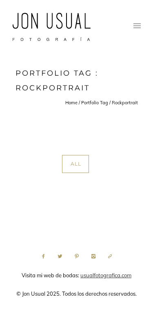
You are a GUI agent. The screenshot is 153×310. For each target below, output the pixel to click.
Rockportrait (125, 103)
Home (71, 103)
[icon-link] (110, 256)
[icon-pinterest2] (78, 256)
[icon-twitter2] (62, 256)
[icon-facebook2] (45, 256)
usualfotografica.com (105, 275)
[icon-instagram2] (95, 256)
